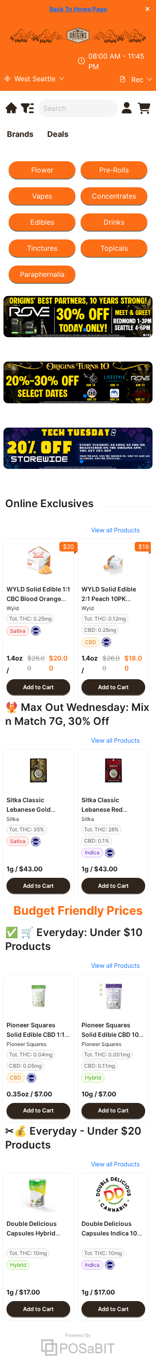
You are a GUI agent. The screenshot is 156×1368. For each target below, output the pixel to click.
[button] (38, 560)
